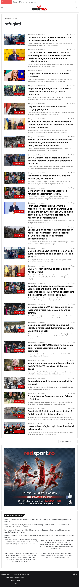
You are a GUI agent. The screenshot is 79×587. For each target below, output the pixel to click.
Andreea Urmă (33, 155)
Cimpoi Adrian (33, 34)
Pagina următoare (66, 441)
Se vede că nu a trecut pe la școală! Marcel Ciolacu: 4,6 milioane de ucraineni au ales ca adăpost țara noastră (50, 124)
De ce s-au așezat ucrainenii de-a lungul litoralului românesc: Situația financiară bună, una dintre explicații (51, 328)
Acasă (8, 18)
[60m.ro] (39, 8)
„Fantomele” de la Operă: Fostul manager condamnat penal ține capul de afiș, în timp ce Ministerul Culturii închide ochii (56, 555)
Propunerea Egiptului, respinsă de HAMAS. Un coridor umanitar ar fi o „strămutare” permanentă (49, 91)
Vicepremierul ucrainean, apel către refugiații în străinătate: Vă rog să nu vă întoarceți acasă (51, 366)
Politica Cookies (15, 580)
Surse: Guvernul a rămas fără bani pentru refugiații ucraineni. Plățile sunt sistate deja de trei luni (50, 160)
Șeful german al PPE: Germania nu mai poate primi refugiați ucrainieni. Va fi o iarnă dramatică (50, 348)
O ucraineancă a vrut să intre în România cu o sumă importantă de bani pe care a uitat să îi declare (51, 254)
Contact (15, 583)
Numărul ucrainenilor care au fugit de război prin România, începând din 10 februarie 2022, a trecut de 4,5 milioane (50, 142)
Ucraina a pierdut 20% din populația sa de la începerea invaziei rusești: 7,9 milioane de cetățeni (50, 310)
